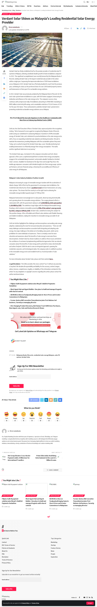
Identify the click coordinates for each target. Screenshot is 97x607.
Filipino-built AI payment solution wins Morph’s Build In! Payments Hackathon (12, 501)
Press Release (15, 13)
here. (51, 259)
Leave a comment (53, 470)
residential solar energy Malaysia (44, 355)
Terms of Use (35, 603)
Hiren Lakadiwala (14, 27)
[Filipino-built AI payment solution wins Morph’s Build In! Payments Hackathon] (13, 489)
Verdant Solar (26, 357)
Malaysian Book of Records (24, 355)
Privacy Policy (25, 603)
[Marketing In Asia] (11, 2)
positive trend (36, 188)
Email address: (13, 376)
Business (6, 13)
